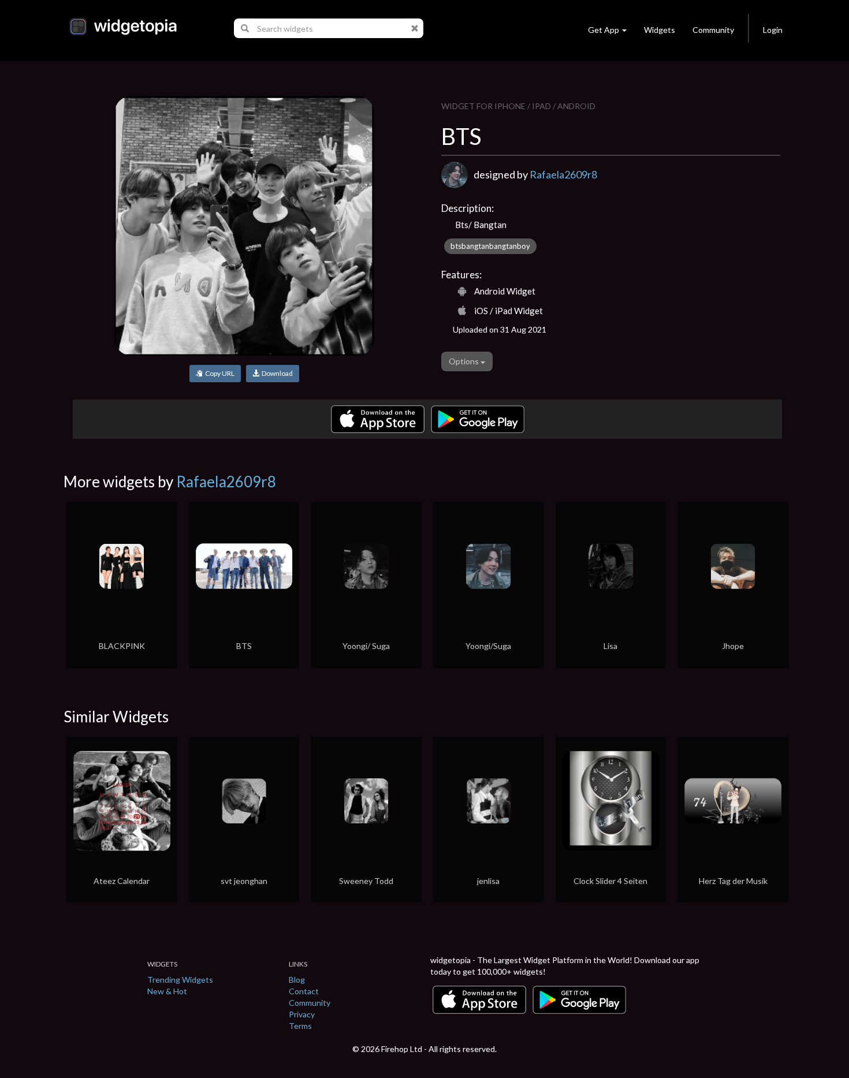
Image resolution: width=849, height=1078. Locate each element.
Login (773, 30)
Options (465, 361)
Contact (304, 991)
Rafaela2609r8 (563, 174)
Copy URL (218, 373)
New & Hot (167, 991)
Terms (300, 1026)
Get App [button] (603, 30)
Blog (297, 979)
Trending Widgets (180, 979)
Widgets (659, 30)
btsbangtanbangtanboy (490, 246)
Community (713, 30)
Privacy (302, 1014)
